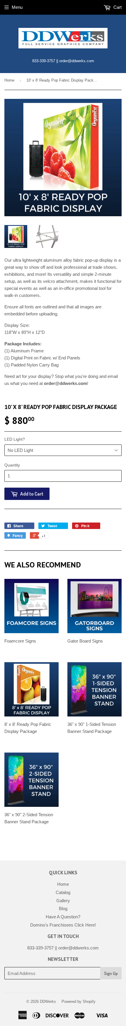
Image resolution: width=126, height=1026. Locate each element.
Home (9, 80)
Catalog (63, 892)
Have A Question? (63, 916)
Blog (63, 908)
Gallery (63, 900)
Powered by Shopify (79, 1001)
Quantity (12, 465)
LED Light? (14, 439)
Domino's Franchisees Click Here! (63, 924)
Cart (117, 7)
